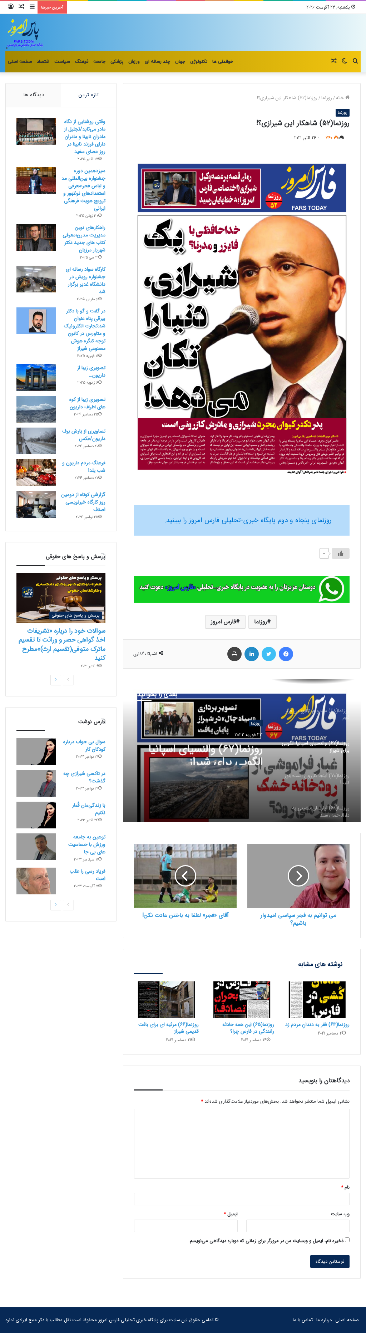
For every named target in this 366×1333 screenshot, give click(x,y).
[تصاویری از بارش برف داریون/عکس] (36, 441)
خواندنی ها (222, 61)
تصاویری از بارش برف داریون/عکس (83, 435)
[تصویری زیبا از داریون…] (36, 377)
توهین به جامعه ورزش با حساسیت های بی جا (86, 844)
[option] (242, 750)
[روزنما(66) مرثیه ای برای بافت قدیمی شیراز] (166, 999)
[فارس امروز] (24, 32)
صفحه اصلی (20, 61)
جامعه (99, 61)
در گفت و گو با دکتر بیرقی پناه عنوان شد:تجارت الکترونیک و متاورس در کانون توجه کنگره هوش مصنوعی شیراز (84, 329)
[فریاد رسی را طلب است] (36, 881)
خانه (340, 98)
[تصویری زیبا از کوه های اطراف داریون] (36, 409)
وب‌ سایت (340, 1214)
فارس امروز (223, 621)
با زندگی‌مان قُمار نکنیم (88, 809)
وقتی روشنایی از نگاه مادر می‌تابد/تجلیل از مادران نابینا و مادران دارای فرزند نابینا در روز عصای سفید (84, 136)
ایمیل (231, 1214)
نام (345, 1187)
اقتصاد (43, 61)
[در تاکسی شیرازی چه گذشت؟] (36, 783)
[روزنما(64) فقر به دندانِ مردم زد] (317, 999)
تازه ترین (89, 95)
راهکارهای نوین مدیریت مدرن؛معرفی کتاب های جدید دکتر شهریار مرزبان (84, 239)
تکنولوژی (198, 61)
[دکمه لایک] (341, 553)
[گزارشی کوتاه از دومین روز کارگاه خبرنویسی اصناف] (36, 504)
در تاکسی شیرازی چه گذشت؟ (84, 777)
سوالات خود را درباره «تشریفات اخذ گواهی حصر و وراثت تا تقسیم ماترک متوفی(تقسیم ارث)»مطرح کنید (62, 644)
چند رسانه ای (157, 61)
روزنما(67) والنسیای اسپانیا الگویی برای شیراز (205, 752)
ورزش (134, 61)
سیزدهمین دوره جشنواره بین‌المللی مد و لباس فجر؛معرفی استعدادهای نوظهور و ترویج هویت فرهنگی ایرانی (83, 189)
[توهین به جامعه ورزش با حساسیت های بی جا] (36, 846)
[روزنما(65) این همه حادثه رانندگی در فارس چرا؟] (241, 999)
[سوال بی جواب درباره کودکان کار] (36, 751)
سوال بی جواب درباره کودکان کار (84, 745)
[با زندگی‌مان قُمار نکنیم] (36, 815)
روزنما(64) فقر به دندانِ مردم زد (317, 1024)
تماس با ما (303, 1320)
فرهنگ (81, 61)
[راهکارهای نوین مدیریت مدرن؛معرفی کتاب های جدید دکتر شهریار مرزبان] (36, 237)
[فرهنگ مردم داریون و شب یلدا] (36, 472)
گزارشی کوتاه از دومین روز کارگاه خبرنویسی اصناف (83, 502)
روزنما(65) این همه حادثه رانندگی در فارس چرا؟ (248, 1028)
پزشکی (116, 61)
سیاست (62, 61)
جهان (180, 61)
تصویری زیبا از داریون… (91, 371)
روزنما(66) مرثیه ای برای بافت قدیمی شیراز (168, 1028)
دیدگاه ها (33, 95)
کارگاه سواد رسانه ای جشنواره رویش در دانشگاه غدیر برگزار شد (85, 280)
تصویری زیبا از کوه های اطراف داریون (87, 403)
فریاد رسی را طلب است (87, 875)
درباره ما (324, 1320)
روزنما (326, 98)
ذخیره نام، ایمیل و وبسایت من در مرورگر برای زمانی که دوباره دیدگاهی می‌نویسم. (265, 1241)
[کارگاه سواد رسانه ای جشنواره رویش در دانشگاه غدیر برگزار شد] (36, 279)
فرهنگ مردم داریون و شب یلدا (83, 466)
